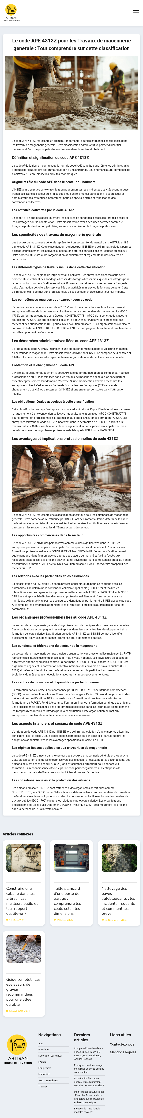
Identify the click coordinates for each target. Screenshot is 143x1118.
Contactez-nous (122, 1044)
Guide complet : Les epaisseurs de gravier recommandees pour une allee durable (23, 992)
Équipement (44, 1068)
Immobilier (44, 1074)
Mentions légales (123, 1052)
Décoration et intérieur (50, 1055)
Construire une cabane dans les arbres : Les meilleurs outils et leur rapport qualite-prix (22, 901)
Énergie (42, 1062)
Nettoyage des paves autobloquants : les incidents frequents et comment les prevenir (118, 901)
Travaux (42, 1086)
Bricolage (43, 1049)
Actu (40, 1043)
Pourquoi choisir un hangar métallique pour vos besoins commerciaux (89, 1069)
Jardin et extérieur (48, 1080)
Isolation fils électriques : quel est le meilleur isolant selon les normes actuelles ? (89, 1082)
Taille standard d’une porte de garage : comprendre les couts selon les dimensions (67, 901)
